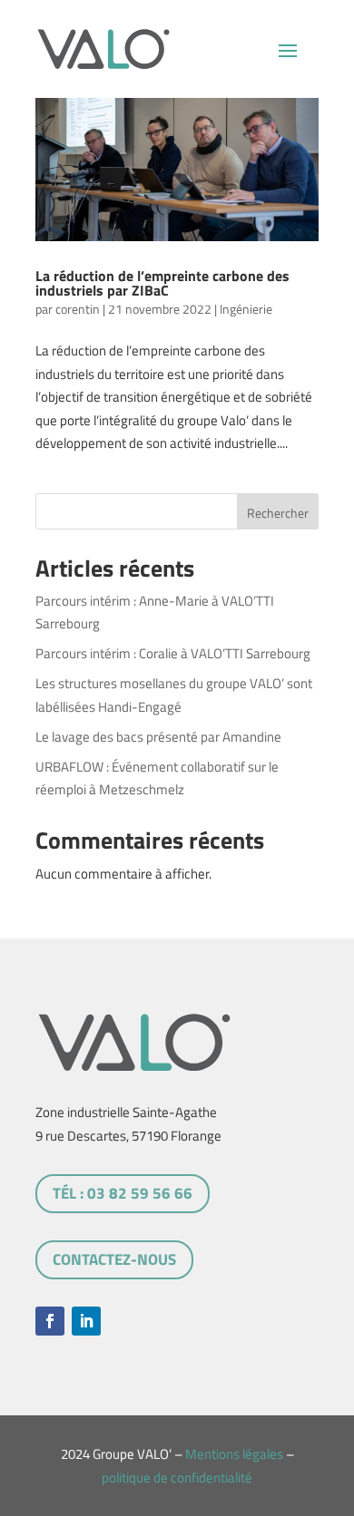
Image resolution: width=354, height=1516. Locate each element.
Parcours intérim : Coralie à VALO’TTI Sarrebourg (172, 653)
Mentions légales (234, 1453)
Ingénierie (246, 308)
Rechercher (278, 512)
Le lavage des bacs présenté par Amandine (158, 736)
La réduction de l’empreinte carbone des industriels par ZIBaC (162, 283)
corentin (77, 308)
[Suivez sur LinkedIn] (86, 1321)
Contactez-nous (114, 1259)
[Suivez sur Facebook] (49, 1321)
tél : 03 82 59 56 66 (122, 1193)
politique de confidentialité (177, 1477)
